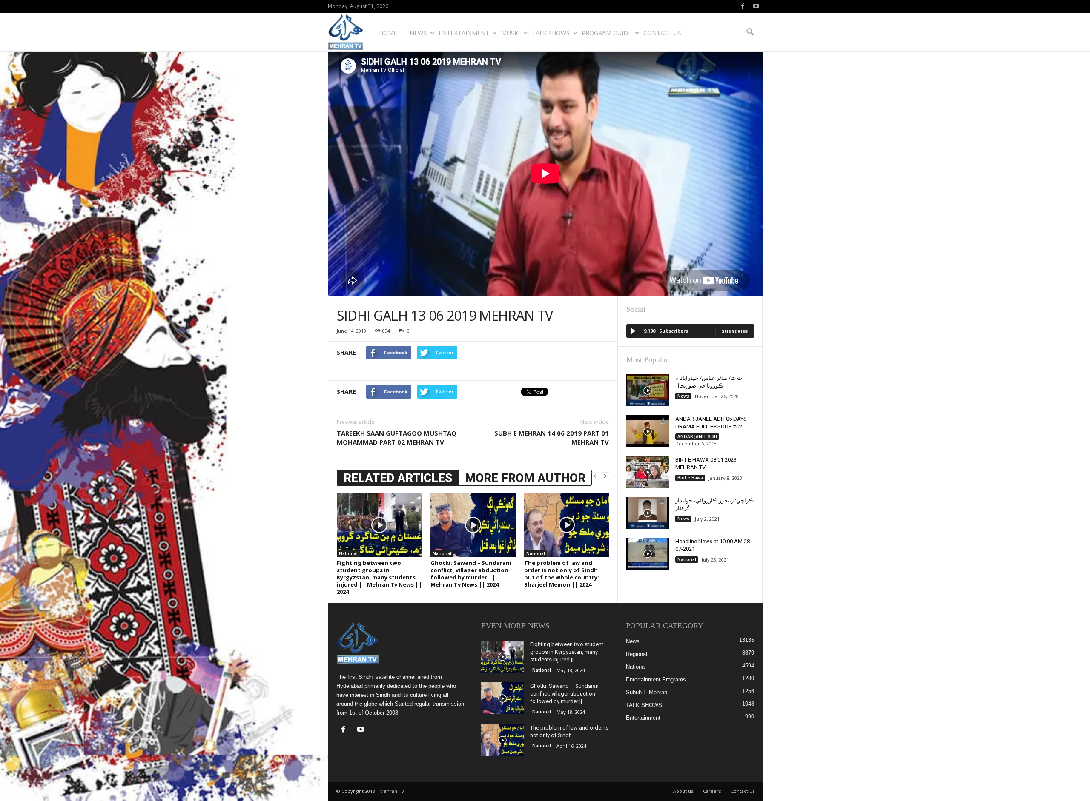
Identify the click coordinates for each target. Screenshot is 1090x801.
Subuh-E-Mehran (646, 692)
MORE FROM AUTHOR (525, 478)
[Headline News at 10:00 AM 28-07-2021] (647, 554)
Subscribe (735, 331)
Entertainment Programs (656, 679)
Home (388, 33)
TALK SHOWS (551, 33)
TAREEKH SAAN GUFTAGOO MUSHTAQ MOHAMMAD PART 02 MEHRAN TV (396, 437)
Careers (712, 791)
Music (510, 33)
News (418, 33)
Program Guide (606, 33)
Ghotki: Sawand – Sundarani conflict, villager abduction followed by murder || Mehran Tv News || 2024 (470, 573)
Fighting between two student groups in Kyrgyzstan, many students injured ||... (566, 652)
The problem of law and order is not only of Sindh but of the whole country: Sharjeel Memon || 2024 (561, 573)
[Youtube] (756, 6)
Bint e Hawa (690, 478)
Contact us (662, 33)
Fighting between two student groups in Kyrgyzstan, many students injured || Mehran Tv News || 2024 (379, 577)
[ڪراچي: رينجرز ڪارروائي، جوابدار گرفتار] (647, 513)
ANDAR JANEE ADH (697, 436)
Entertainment (464, 33)
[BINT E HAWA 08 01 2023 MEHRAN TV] (647, 472)
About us (683, 791)
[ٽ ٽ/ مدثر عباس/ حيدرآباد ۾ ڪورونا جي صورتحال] (647, 390)
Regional (636, 654)
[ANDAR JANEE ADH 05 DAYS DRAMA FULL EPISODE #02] (647, 431)
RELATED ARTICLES (398, 478)
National (348, 553)
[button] (749, 32)
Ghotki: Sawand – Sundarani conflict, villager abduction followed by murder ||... (565, 693)
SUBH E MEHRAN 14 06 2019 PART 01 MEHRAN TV (551, 437)
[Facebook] (743, 6)
